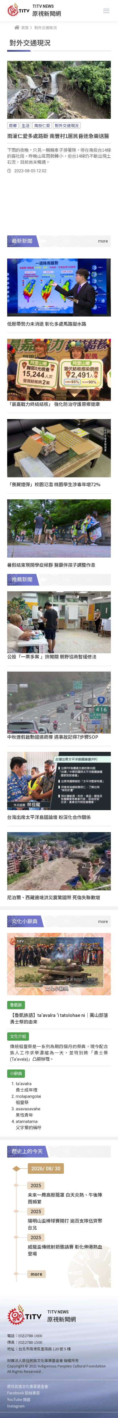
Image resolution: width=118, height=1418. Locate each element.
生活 (25, 125)
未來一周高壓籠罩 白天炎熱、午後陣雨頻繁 (65, 1198)
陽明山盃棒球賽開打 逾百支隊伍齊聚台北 (65, 1224)
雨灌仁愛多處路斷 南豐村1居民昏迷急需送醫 (58, 135)
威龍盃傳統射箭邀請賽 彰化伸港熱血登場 (65, 1250)
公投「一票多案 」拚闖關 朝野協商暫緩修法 (52, 656)
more (36, 1274)
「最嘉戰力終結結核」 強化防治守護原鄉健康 (53, 403)
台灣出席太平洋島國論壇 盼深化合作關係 (49, 817)
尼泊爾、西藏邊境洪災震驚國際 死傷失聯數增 (53, 897)
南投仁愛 (42, 125)
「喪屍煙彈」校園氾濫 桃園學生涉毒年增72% (54, 484)
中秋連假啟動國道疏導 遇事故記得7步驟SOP (52, 736)
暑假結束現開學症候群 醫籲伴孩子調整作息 (51, 564)
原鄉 (13, 125)
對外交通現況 (67, 125)
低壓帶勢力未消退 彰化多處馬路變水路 (46, 323)
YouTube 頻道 (18, 1399)
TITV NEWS (43, 6)
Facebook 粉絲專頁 (23, 1392)
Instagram (16, 1406)
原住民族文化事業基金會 (27, 1386)
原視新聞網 (46, 13)
